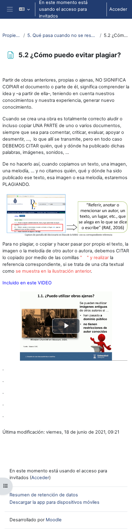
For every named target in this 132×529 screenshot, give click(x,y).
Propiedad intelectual (11, 35)
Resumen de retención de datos (44, 495)
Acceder (118, 9)
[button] (24, 9)
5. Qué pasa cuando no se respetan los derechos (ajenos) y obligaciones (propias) (62, 35)
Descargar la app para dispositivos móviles (54, 502)
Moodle (54, 520)
